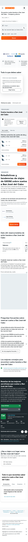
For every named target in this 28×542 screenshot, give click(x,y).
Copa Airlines (11, 415)
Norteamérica (6, 512)
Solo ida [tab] (12, 130)
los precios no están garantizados (13, 524)
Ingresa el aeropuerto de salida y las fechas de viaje (15, 368)
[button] (2, 8)
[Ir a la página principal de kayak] (9, 8)
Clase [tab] (13, 484)
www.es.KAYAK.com (7, 510)
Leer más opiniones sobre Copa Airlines (10, 441)
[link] (14, 224)
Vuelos (14, 510)
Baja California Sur (19, 512)
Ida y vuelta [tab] (5, 130)
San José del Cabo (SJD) (9, 496)
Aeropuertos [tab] (6, 484)
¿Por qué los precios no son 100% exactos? (11, 534)
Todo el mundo (20, 510)
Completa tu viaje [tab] (21, 484)
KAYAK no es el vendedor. (8, 529)
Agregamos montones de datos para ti (12, 531)
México (12, 512)
